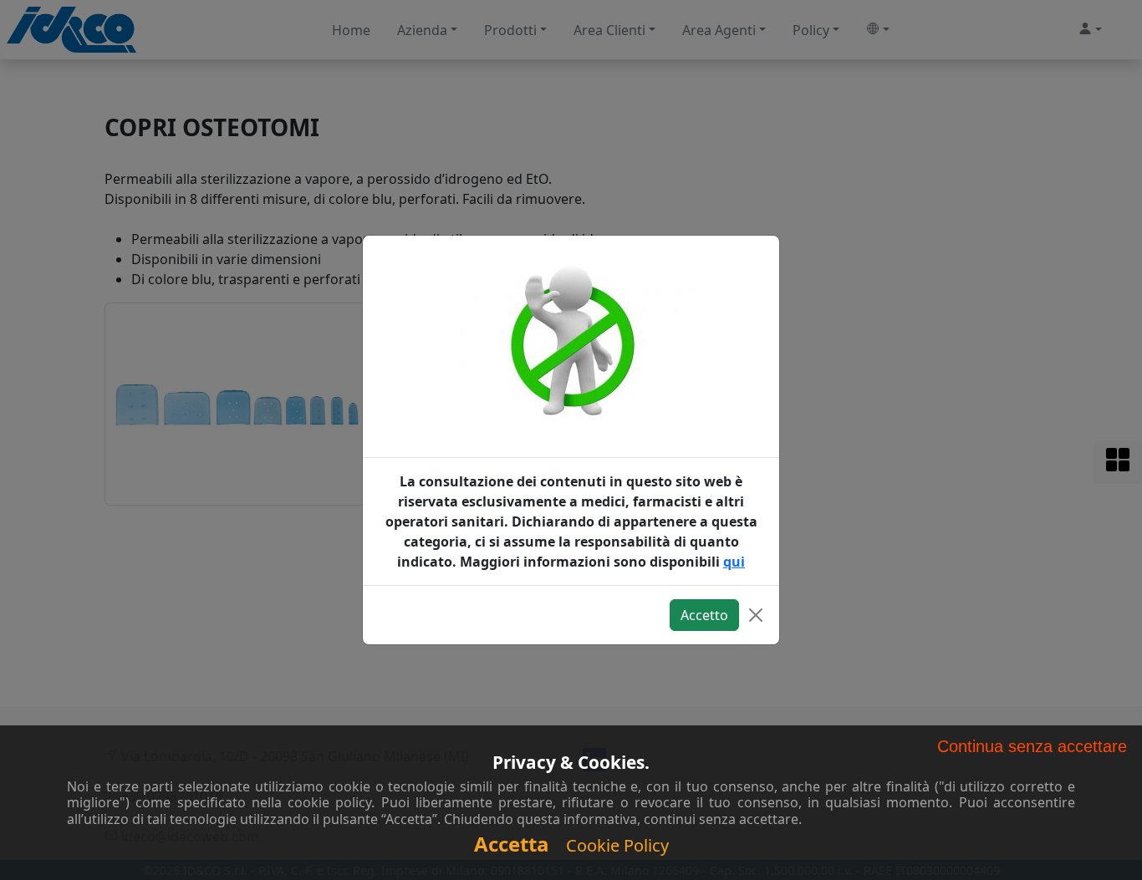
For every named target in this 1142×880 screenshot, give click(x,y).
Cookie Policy (617, 845)
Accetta (511, 843)
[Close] (756, 615)
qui (734, 561)
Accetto (704, 615)
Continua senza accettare (1032, 746)
